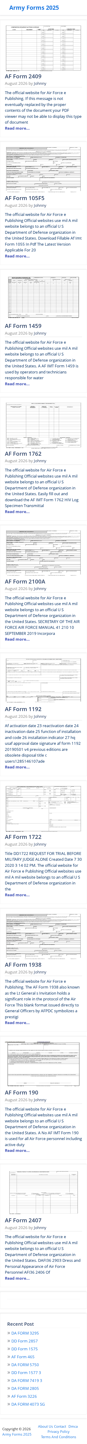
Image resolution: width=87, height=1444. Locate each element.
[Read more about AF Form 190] (43, 1086)
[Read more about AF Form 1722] (43, 830)
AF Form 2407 (23, 1220)
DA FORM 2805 (25, 1388)
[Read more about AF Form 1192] (43, 703)
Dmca (73, 1426)
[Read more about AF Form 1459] (43, 319)
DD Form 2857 (24, 1341)
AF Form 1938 (23, 964)
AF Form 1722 (23, 837)
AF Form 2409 (23, 76)
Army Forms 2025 (34, 7)
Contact (60, 1426)
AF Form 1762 (23, 453)
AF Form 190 (21, 1092)
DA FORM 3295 (25, 1333)
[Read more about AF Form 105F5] (43, 191)
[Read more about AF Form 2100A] (43, 575)
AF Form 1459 (23, 326)
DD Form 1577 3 (26, 1372)
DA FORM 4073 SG (28, 1404)
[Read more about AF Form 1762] (43, 447)
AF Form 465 (23, 1356)
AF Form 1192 (23, 709)
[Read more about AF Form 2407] (43, 1214)
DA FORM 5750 (25, 1364)
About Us (45, 1426)
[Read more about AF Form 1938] (43, 958)
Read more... (17, 128)
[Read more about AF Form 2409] (43, 70)
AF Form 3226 (24, 1396)
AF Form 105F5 (25, 198)
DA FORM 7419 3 (26, 1380)
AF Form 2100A (25, 581)
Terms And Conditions (58, 1436)
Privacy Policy (59, 1431)
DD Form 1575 (24, 1349)
